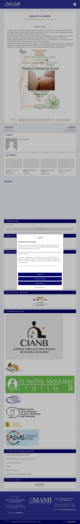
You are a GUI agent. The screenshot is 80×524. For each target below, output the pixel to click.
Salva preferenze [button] (40, 283)
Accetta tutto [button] (40, 274)
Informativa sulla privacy (40, 287)
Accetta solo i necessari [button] (40, 278)
